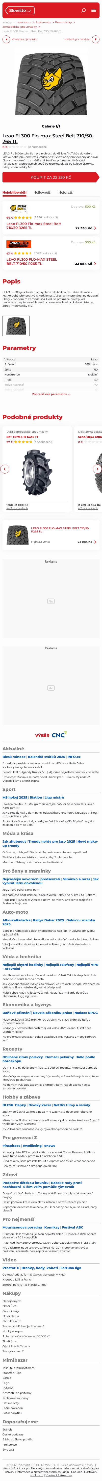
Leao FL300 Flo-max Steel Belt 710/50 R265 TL (33, 225)
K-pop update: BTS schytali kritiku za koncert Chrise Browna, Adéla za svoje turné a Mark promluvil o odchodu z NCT (48, 1154)
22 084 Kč (83, 264)
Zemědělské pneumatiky (19, 26)
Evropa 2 (8, 1449)
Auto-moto (43, 22)
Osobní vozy (10, 1311)
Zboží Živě (9, 1306)
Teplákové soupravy (15, 1398)
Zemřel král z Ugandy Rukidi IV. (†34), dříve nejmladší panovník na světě (50, 772)
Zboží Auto (9, 1341)
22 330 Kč (84, 228)
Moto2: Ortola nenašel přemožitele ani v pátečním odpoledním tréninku (50, 939)
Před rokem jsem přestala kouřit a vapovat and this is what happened (48, 1161)
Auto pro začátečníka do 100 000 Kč (26, 1336)
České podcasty (13, 1434)
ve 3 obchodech (17, 508)
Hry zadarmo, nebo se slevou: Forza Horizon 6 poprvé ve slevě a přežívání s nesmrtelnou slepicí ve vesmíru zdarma (45, 1249)
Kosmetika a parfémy (16, 1393)
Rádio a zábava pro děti (17, 1439)
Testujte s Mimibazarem (18, 1368)
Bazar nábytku (12, 1413)
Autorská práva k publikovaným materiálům (32, 1468)
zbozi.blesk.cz (11, 1321)
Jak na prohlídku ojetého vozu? (23, 1326)
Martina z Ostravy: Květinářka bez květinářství (32, 862)
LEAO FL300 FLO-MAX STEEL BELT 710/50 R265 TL (31, 261)
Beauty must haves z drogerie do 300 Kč (29, 1166)
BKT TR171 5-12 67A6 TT (22, 437)
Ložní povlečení (13, 1408)
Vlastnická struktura (59, 1475)
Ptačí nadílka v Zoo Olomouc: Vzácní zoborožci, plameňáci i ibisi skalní (49, 1242)
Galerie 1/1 (51, 126)
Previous (4, 469)
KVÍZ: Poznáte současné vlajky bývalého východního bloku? (42, 1129)
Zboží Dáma (10, 1316)
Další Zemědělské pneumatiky (27, 431)
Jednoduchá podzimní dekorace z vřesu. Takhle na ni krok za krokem (49, 895)
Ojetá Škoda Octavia (16, 1346)
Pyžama (7, 1388)
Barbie (6, 1378)
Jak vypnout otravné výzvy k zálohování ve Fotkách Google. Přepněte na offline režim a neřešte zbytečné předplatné (51, 985)
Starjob (7, 1429)
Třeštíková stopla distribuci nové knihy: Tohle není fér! (38, 857)
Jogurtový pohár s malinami (21, 889)
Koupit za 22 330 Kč (51, 177)
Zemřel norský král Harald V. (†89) (25, 1284)
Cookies (76, 1472)
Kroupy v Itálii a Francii (17, 1279)
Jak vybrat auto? (13, 1351)
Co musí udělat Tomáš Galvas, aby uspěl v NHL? (34, 1274)
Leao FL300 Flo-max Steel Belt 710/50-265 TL (48, 138)
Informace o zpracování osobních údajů (43, 1472)
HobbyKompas (12, 1331)
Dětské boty (10, 1403)
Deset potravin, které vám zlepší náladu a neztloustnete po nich (44, 1202)
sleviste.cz (24, 22)
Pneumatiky (63, 22)
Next (97, 469)
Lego (5, 1383)
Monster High (11, 1373)
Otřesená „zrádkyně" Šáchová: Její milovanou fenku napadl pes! (44, 852)
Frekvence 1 (10, 1444)
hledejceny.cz (11, 1301)
